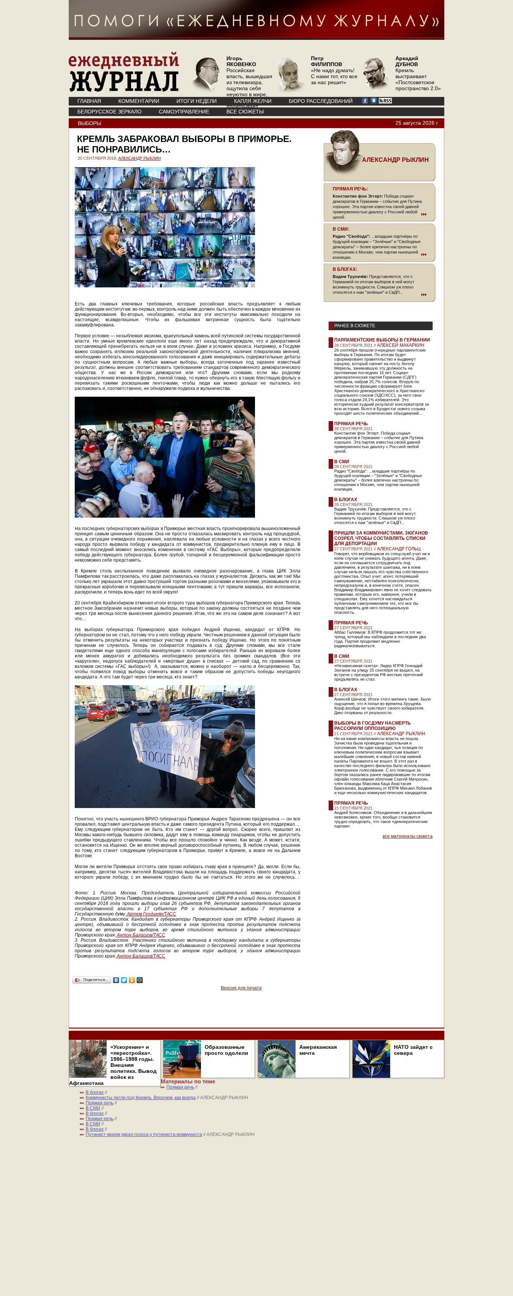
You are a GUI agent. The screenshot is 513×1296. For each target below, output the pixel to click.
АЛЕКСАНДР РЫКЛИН (139, 158)
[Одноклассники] (132, 980)
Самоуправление (184, 112)
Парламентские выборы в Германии (382, 340)
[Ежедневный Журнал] (124, 90)
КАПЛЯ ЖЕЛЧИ (253, 101)
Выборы (89, 123)
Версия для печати (241, 988)
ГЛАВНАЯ (89, 101)
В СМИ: (341, 229)
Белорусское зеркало (109, 112)
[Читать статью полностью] (380, 214)
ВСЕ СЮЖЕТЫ (245, 112)
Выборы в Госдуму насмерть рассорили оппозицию (372, 726)
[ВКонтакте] (116, 980)
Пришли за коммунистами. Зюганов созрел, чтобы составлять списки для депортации (381, 538)
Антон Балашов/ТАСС (140, 935)
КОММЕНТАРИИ (138, 101)
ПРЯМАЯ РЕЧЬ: (350, 189)
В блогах (345, 499)
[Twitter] (124, 980)
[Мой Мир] (140, 980)
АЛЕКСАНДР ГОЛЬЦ (399, 548)
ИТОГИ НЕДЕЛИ (197, 101)
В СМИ (341, 461)
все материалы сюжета (408, 836)
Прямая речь (351, 423)
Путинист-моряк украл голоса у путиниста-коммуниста (144, 1134)
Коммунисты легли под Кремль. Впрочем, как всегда (141, 1097)
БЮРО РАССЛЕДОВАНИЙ (321, 101)
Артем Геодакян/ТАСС (151, 914)
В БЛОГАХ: (345, 269)
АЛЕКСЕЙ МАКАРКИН (400, 345)
